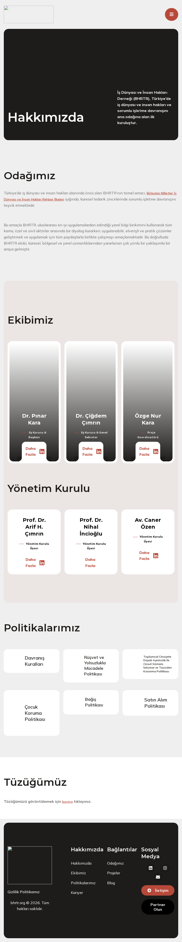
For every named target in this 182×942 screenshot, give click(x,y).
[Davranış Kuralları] (14, 661)
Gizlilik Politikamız (24, 891)
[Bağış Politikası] (74, 702)
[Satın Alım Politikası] (134, 703)
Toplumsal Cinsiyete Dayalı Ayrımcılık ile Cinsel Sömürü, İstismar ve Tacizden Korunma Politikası (157, 664)
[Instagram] (165, 868)
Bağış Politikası (94, 701)
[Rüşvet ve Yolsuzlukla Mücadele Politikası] (73, 665)
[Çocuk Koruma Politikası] (14, 713)
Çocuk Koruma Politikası (35, 713)
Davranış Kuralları (35, 661)
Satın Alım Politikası (155, 703)
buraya (67, 801)
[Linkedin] (42, 451)
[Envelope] (158, 877)
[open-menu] (171, 14)
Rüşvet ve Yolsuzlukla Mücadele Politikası (95, 666)
